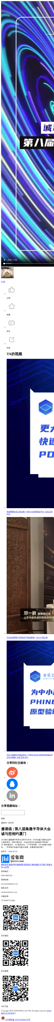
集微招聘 (20, 865)
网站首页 (4, 865)
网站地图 (35, 865)
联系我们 (27, 865)
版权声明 (12, 865)
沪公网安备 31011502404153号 (17, 1020)
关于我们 (42, 865)
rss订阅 (6, 867)
